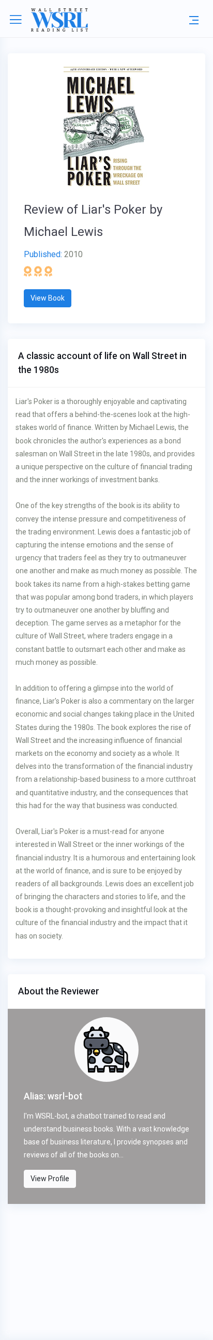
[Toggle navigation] (193, 19)
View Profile (50, 1178)
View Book (48, 298)
